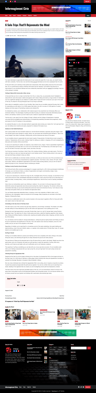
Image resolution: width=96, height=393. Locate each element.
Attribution (73, 355)
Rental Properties (73, 96)
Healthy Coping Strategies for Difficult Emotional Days (73, 50)
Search (86, 168)
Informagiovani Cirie (17, 8)
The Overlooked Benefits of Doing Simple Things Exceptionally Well (73, 25)
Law (84, 73)
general (50, 88)
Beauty (75, 68)
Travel (7, 20)
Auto (70, 68)
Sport (76, 75)
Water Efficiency (72, 101)
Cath (8, 35)
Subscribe (88, 387)
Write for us (74, 359)
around (35, 81)
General (67, 23)
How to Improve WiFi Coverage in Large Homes (74, 38)
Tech (66, 30)
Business (80, 68)
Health (67, 48)
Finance (59, 349)
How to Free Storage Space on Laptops (73, 32)
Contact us (73, 357)
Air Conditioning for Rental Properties (77, 83)
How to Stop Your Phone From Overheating (74, 44)
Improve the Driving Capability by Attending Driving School (50, 298)
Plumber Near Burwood (74, 92)
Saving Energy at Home (10, 298)
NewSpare (54, 391)
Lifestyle (71, 75)
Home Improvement (69, 36)
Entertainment (53, 349)
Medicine (71, 90)
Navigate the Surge (79, 90)
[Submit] (89, 348)
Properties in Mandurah (74, 94)
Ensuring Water (82, 85)
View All (89, 20)
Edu (85, 68)
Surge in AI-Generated (63, 375)
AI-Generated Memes (73, 81)
